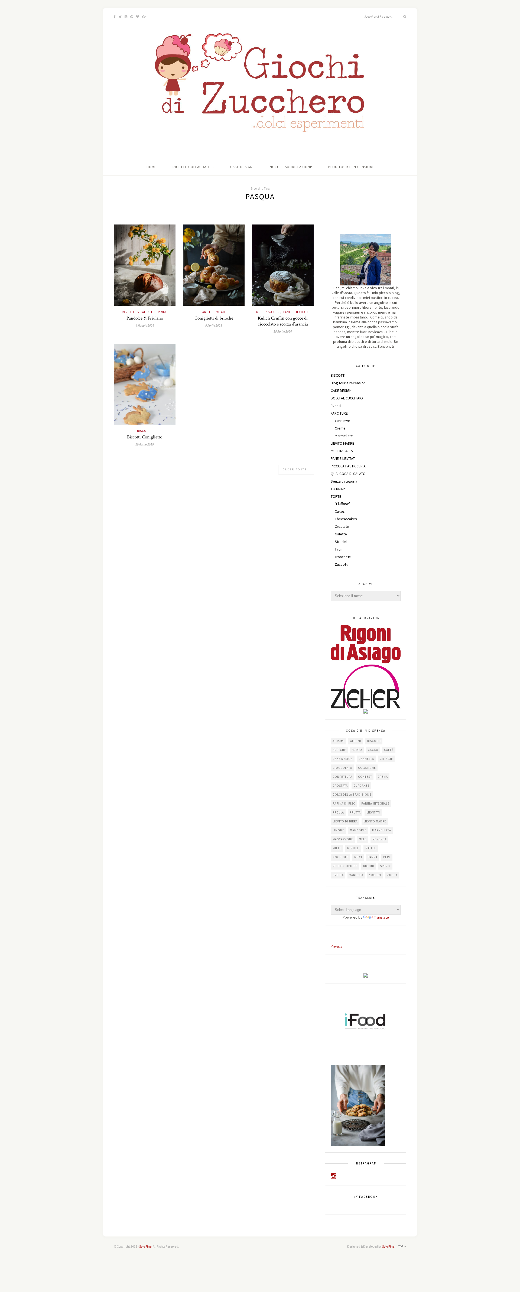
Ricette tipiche (345, 866)
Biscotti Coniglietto (144, 437)
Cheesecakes (346, 518)
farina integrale (375, 803)
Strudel (341, 541)
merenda (379, 839)
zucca (392, 875)
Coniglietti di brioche (213, 318)
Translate (381, 917)
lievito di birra (345, 821)
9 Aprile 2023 (213, 325)
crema (383, 777)
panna (373, 857)
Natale (370, 848)
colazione (367, 768)
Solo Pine (145, 1246)
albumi (355, 741)
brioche (339, 750)
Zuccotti (341, 564)
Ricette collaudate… (193, 167)
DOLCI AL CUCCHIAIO (347, 398)
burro (357, 750)
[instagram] (333, 1177)
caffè (389, 750)
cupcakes (361, 785)
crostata (340, 785)
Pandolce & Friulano (144, 318)
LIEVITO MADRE (342, 443)
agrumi (338, 741)
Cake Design (241, 167)
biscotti (374, 741)
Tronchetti (343, 556)
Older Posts (295, 469)
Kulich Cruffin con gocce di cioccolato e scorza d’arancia (283, 321)
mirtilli (353, 848)
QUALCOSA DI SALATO (348, 473)
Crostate (342, 526)
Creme (340, 428)
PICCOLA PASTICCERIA (348, 466)
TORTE (336, 496)
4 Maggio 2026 (144, 325)
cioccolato (342, 768)
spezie (385, 866)
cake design (343, 759)
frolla (338, 812)
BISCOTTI (144, 431)
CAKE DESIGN (341, 390)
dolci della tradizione (352, 794)
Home (152, 167)
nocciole (341, 857)
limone (338, 830)
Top (401, 1246)
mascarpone (343, 839)
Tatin (338, 549)
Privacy (337, 946)
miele (337, 848)
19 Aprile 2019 (144, 444)
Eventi (336, 405)
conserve (342, 420)
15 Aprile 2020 (283, 331)
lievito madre (374, 821)
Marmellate (344, 435)
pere (387, 857)
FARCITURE (339, 413)
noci (358, 857)
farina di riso (344, 803)
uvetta (338, 875)
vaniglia (356, 875)
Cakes (340, 511)
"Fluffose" (342, 503)
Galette (341, 534)
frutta (355, 812)
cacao (373, 750)
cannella (366, 759)
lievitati (373, 812)
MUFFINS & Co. (267, 312)
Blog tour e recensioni (350, 167)
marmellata (381, 830)
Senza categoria (344, 481)
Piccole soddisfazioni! (290, 167)
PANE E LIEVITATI (134, 312)
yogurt (375, 875)
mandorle (358, 830)
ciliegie (386, 759)
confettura (342, 777)
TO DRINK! (158, 312)
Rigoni (368, 866)
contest (365, 777)
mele (363, 839)
